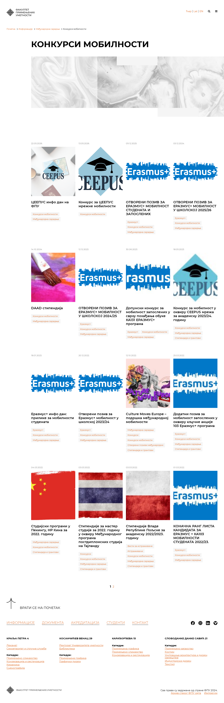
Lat (195, 11)
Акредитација (85, 623)
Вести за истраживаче (140, 546)
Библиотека (67, 648)
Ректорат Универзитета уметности (81, 645)
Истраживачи (135, 551)
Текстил (170, 664)
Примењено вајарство (179, 648)
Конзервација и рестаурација (25, 661)
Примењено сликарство (22, 658)
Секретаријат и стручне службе (26, 648)
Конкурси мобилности (45, 214)
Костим (169, 652)
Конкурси (133, 435)
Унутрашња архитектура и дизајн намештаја (186, 656)
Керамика (13, 664)
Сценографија (16, 668)
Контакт (140, 623)
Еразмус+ (133, 222)
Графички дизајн (70, 661)
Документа (53, 623)
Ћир (188, 11)
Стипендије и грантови (188, 338)
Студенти (116, 623)
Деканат (12, 645)
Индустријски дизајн (178, 661)
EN (201, 11)
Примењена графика (72, 658)
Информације (25, 29)
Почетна (11, 29)
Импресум (210, 693)
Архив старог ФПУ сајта (186, 693)
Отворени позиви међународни (145, 445)
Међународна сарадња (48, 29)
